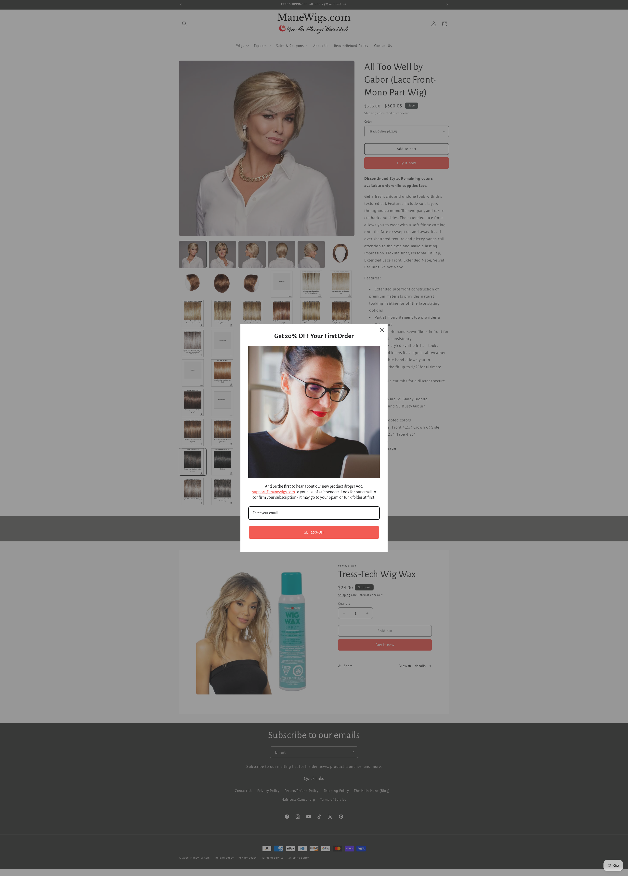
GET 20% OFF (314, 532)
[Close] (382, 330)
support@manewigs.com (273, 492)
